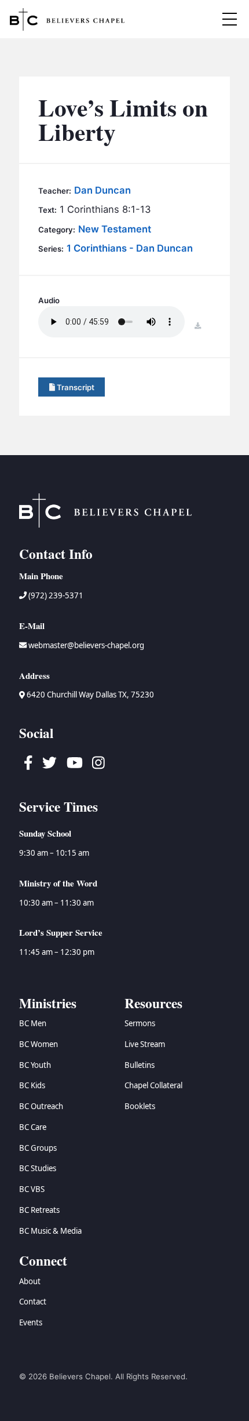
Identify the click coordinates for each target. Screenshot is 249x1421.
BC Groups (38, 1148)
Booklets (139, 1106)
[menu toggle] (229, 19)
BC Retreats (39, 1210)
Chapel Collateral (153, 1085)
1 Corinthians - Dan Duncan (130, 248)
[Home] (67, 19)
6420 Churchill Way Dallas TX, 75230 (89, 694)
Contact (32, 1301)
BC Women (38, 1044)
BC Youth (35, 1065)
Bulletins (139, 1065)
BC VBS (32, 1189)
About (30, 1281)
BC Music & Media (50, 1231)
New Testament (114, 229)
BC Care (32, 1127)
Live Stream (144, 1044)
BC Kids (32, 1085)
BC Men (32, 1023)
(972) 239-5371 (55, 595)
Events (30, 1322)
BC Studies (37, 1168)
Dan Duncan (102, 190)
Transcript (74, 387)
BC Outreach (41, 1106)
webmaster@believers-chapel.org (86, 645)
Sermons (139, 1023)
